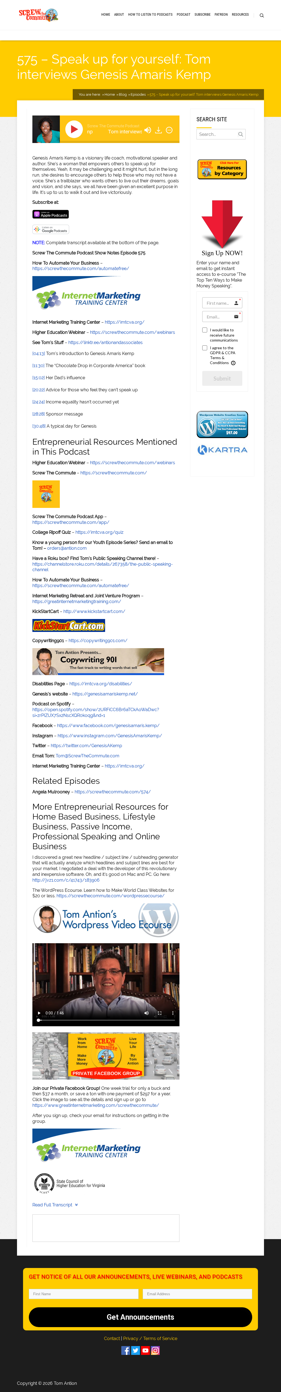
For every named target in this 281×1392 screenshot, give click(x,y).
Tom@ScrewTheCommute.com (87, 755)
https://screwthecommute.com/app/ (70, 522)
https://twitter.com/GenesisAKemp (86, 745)
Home (105, 14)
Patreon (221, 14)
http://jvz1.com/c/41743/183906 (66, 880)
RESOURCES (240, 14)
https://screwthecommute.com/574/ (113, 791)
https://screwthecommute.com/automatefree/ (80, 268)
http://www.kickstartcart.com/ (94, 611)
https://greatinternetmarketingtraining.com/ (76, 601)
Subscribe (202, 14)
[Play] (75, 129)
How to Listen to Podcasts (150, 14)
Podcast (183, 14)
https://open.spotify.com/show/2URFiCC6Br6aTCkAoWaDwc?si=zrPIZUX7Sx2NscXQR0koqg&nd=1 (95, 712)
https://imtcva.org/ (125, 322)
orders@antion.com (67, 548)
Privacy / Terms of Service (150, 1338)
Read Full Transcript (52, 1204)
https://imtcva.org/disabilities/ (100, 683)
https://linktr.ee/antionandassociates (105, 342)
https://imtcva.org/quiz (99, 532)
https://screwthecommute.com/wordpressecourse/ (111, 895)
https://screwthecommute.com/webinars (132, 332)
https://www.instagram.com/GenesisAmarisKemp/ (110, 735)
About (119, 14)
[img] (169, 130)
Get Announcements (140, 1317)
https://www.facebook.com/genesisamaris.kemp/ (108, 725)
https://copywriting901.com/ (98, 640)
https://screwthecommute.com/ (113, 472)
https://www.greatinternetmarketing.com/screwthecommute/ (95, 1105)
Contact (112, 1338)
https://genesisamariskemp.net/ (105, 694)
